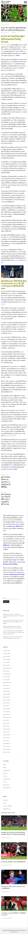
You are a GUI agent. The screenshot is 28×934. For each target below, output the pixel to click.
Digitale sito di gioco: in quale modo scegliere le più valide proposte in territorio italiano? (13, 616)
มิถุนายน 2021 (6, 731)
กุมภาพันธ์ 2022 (6, 708)
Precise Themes (14, 932)
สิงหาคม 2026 (6, 650)
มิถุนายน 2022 (6, 697)
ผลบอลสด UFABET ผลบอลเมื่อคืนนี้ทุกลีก (13, 862)
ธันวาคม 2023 (6, 665)
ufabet (4, 767)
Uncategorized (6, 770)
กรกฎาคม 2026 (6, 653)
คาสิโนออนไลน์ (6, 779)
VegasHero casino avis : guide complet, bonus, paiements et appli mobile (12, 637)
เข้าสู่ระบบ (5, 800)
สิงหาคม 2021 (6, 726)
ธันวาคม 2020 (6, 749)
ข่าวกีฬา (5, 773)
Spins (4, 764)
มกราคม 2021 (6, 746)
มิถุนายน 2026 (6, 656)
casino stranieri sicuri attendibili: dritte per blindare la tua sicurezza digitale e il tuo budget (13, 622)
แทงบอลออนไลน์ (5, 24)
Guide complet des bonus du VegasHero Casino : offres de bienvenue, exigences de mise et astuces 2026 (13, 632)
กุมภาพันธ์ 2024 (7, 659)
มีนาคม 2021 (6, 740)
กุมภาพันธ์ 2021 (6, 743)
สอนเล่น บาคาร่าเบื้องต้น (13, 526)
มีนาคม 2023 (6, 671)
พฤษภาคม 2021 (6, 734)
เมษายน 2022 (6, 702)
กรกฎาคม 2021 (6, 729)
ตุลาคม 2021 (6, 720)
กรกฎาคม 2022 (6, 694)
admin (14, 32)
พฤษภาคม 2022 (6, 700)
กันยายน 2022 (6, 688)
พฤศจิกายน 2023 (7, 668)
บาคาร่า (5, 782)
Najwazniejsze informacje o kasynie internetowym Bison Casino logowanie (12, 627)
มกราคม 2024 (6, 662)
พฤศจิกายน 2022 (7, 682)
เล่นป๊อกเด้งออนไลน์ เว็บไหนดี (16, 574)
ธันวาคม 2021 (6, 714)
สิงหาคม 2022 (6, 691)
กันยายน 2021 (6, 723)
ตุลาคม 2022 (6, 685)
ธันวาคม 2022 (6, 679)
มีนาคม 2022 (6, 705)
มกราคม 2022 (6, 711)
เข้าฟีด (4, 803)
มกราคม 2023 (6, 676)
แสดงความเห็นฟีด (7, 806)
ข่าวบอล (5, 776)
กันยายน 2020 (6, 752)
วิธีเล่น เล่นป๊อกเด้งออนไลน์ (6, 2)
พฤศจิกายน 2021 (7, 717)
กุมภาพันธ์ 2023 (7, 674)
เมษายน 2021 (6, 737)
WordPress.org (6, 808)
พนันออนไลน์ (6, 784)
